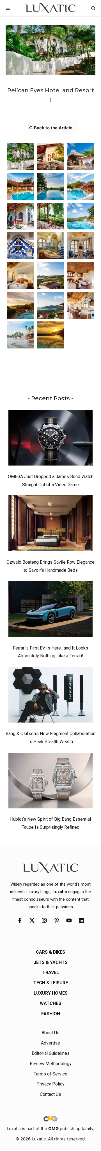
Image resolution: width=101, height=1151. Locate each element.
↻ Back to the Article (50, 127)
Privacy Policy (50, 1084)
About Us (50, 1032)
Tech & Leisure (50, 982)
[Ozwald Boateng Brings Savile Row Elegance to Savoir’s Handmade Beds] (50, 524)
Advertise (50, 1043)
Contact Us (50, 1094)
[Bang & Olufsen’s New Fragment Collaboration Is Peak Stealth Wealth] (50, 696)
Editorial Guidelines (51, 1053)
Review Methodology (51, 1063)
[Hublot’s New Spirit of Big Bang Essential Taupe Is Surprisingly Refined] (50, 782)
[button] (93, 8)
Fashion (50, 1013)
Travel (50, 972)
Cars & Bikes (50, 952)
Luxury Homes (51, 993)
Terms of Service (50, 1074)
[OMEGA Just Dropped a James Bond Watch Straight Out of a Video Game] (50, 439)
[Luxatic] (50, 8)
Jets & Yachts (51, 962)
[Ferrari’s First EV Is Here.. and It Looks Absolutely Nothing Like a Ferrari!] (50, 610)
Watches (50, 1003)
